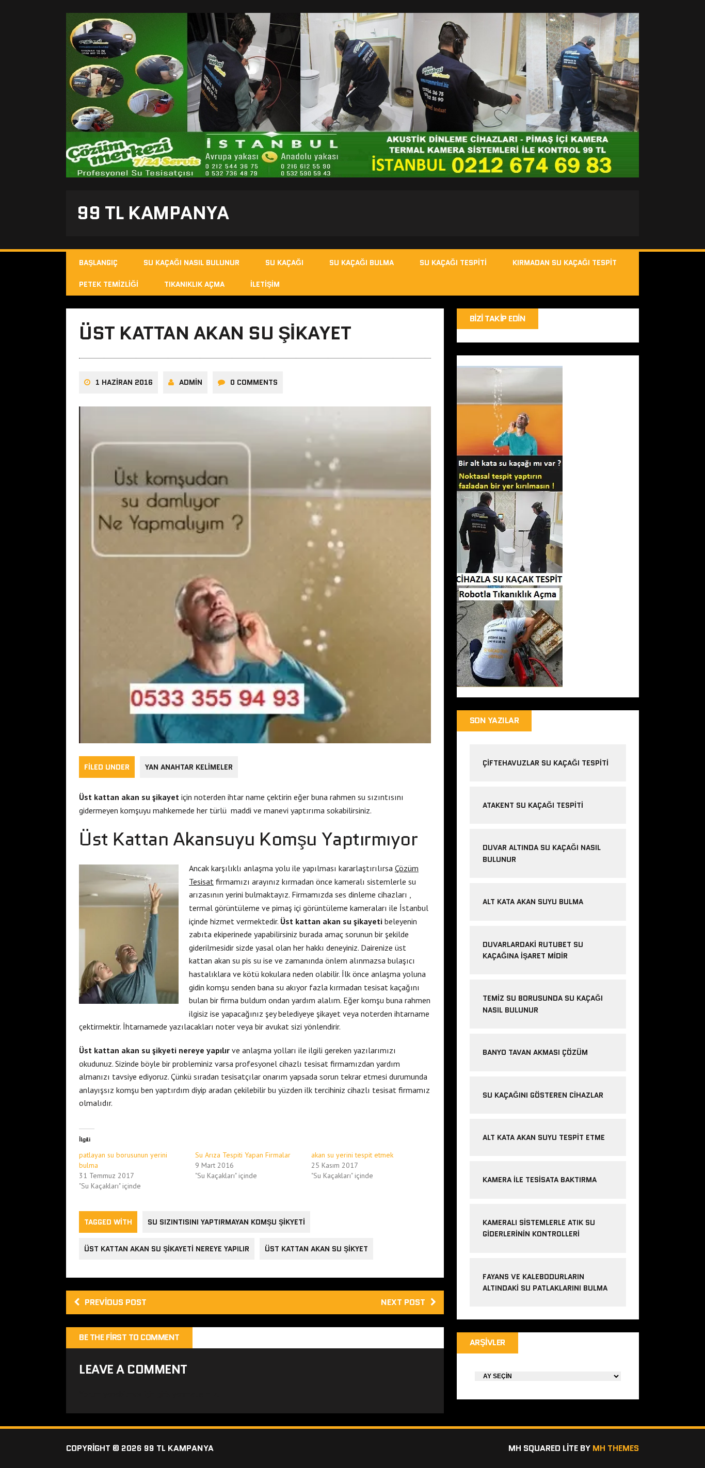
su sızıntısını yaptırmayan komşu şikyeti (226, 1222)
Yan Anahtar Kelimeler (189, 767)
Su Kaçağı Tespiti (453, 262)
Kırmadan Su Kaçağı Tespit (564, 262)
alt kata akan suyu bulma (534, 901)
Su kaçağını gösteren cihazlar (543, 1095)
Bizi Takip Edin (498, 318)
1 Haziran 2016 (124, 382)
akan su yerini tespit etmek (352, 1155)
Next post (403, 1302)
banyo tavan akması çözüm (535, 1052)
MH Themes (615, 1448)
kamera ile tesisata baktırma (540, 1180)
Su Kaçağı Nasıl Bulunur (191, 262)
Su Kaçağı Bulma (361, 262)
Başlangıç (98, 262)
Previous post (116, 1302)
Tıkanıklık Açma (194, 284)
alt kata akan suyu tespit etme (544, 1137)
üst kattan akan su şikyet (316, 1249)
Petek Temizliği (108, 284)
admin (190, 382)
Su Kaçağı (284, 262)
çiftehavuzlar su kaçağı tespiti (545, 763)
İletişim (265, 284)
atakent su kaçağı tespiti (533, 805)
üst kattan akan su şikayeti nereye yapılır (166, 1249)
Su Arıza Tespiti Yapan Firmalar (243, 1155)
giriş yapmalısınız (187, 1394)
